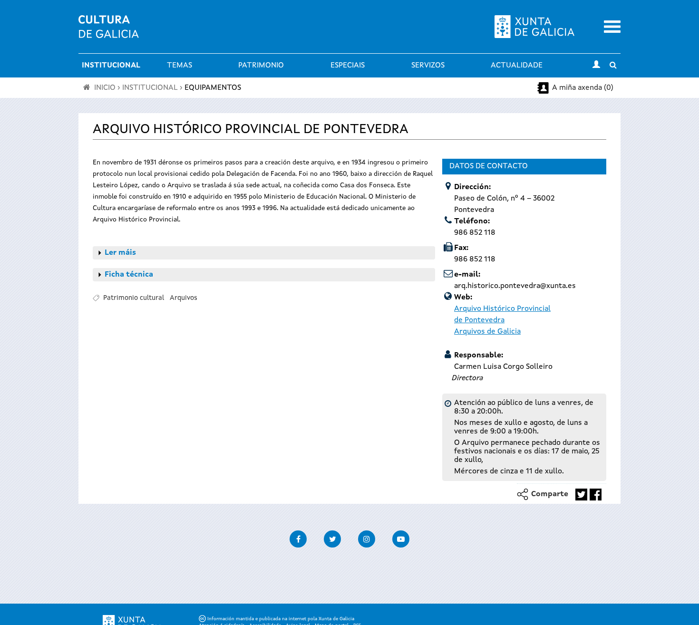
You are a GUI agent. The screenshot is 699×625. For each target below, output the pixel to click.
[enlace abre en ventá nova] (581, 494)
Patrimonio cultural (133, 298)
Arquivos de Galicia (487, 332)
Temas (179, 65)
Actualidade (517, 65)
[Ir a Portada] (108, 32)
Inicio (105, 88)
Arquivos (183, 298)
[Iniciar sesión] (596, 65)
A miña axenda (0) (582, 88)
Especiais (347, 65)
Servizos (428, 65)
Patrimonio (261, 65)
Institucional (111, 65)
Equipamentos (212, 88)
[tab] (264, 252)
